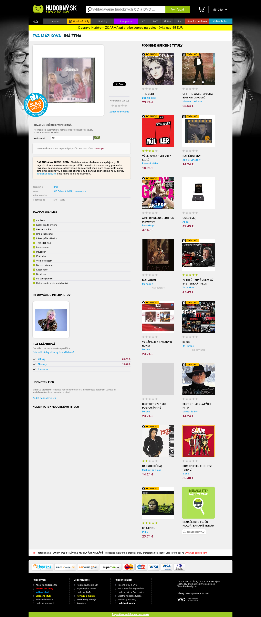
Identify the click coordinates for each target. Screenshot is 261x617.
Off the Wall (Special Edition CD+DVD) (197, 95)
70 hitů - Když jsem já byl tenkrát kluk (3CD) (197, 282)
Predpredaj (126, 21)
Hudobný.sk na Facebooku (131, 592)
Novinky (102, 21)
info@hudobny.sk (46, 173)
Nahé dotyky (191, 155)
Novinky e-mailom (86, 596)
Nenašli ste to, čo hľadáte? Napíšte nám (198, 523)
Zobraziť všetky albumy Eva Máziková (53, 352)
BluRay (167, 21)
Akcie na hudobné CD (46, 585)
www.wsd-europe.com (196, 553)
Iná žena (43, 369)
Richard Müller (150, 163)
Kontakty (81, 603)
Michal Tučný (190, 411)
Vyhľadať (177, 9)
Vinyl (179, 21)
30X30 (186, 341)
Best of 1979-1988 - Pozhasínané (155, 405)
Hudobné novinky (44, 599)
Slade (185, 473)
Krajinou (148, 528)
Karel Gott (188, 287)
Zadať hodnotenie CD (44, 398)
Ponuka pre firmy (197, 21)
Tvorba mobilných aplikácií (201, 584)
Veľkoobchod (220, 21)
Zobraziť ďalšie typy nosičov (72, 191)
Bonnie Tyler (149, 97)
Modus (146, 349)
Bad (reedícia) (152, 466)
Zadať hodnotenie (119, 111)
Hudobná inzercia (126, 603)
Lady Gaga (148, 225)
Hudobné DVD (84, 592)
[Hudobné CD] (65, 569)
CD (144, 21)
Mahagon (149, 279)
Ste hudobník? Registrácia (131, 588)
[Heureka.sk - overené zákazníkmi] (43, 569)
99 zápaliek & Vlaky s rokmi (157, 343)
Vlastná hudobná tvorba (130, 596)
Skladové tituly (80, 21)
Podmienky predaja (86, 599)
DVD (155, 21)
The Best (148, 93)
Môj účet (217, 9)
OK (97, 137)
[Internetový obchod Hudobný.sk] (55, 9)
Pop (56, 187)
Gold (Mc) (189, 217)
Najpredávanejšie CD (87, 585)
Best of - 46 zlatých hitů (196, 405)
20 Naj (41, 359)
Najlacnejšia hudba (86, 588)
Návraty (42, 364)
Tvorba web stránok (187, 581)
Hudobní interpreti (45, 603)
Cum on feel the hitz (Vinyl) (197, 467)
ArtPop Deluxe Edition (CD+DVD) (158, 219)
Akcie (55, 21)
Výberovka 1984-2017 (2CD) (156, 157)
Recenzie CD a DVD (127, 585)
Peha (145, 532)
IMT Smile (188, 345)
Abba (185, 221)
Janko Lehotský (191, 159)
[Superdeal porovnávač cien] (111, 569)
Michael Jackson (192, 101)
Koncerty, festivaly (127, 599)
